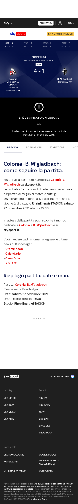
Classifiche (12, 258)
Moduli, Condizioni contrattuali (49, 483)
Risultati (11, 263)
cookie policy (47, 454)
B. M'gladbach (43, 225)
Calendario (13, 253)
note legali (11, 461)
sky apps (44, 405)
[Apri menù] (5, 34)
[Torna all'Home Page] (18, 34)
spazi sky (44, 425)
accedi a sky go (59, 376)
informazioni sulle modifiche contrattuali (34, 486)
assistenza (18, 489)
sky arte (9, 418)
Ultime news (14, 249)
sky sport (10, 398)
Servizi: (43, 390)
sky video (10, 411)
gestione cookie (14, 454)
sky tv (43, 398)
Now (42, 411)
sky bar (43, 418)
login (70, 23)
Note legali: (10, 447)
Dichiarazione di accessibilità (49, 462)
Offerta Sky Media (15, 470)
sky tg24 (9, 405)
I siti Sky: (8, 390)
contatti (29, 489)
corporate (46, 470)
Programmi (46, 432)
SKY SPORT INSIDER (60, 33)
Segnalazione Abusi (37, 499)
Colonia (56, 180)
